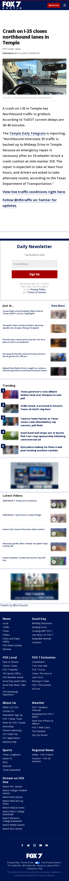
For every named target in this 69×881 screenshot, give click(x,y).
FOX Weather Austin (13, 677)
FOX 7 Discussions (41, 684)
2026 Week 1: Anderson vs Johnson (20, 500)
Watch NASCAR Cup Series (13, 802)
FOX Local (10, 657)
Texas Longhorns (12, 754)
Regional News (42, 750)
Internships (8, 726)
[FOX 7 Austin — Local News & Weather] (12, 5)
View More (58, 306)
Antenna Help (10, 741)
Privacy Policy (37, 289)
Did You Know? (40, 735)
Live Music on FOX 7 (42, 634)
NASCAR (7, 766)
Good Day (39, 619)
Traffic (6, 627)
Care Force (37, 677)
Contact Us (8, 711)
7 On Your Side (39, 665)
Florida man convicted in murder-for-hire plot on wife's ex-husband (24, 340)
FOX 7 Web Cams (41, 727)
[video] (58, 504)
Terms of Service (36, 292)
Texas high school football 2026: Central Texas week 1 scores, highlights (23, 312)
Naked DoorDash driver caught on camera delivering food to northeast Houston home (25, 369)
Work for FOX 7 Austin (14, 722)
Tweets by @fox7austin (14, 605)
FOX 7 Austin (8, 49)
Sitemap (7, 649)
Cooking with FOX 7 (42, 630)
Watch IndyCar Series (14, 807)
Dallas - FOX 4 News (42, 754)
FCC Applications (11, 737)
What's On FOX (10, 707)
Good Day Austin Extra (14, 681)
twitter (28, 845)
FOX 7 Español (10, 669)
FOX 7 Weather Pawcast (40, 709)
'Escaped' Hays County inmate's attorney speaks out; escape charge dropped (23, 326)
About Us (9, 703)
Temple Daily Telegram (27, 133)
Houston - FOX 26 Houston (41, 760)
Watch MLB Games (13, 797)
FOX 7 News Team (12, 718)
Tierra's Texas (10, 665)
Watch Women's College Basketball (12, 820)
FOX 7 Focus (38, 669)
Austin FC (7, 758)
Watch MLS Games (12, 828)
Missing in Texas (40, 681)
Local (5, 623)
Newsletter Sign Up (12, 714)
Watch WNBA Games (14, 824)
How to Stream (10, 661)
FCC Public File (10, 734)
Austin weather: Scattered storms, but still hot (24, 559)
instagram (34, 845)
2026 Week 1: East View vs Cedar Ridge (22, 514)
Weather (38, 703)
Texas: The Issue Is (42, 673)
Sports (7, 750)
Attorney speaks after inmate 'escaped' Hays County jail (25, 544)
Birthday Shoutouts (42, 623)
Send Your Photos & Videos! (42, 722)
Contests (36, 642)
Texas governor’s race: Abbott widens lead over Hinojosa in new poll (41, 395)
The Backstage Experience (10, 693)
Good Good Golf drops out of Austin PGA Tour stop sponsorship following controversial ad (43, 436)
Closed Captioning (12, 730)
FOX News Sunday (12, 645)
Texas (6, 630)
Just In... (8, 306)
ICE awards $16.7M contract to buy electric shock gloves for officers (24, 355)
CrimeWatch (38, 661)
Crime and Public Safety (11, 640)
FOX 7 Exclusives (43, 657)
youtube (40, 845)
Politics (6, 634)
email (46, 845)
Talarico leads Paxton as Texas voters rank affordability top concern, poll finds (39, 422)
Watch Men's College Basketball (13, 813)
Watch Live (54, 5)
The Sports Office (12, 673)
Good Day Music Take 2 (14, 686)
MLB (5, 762)
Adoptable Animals (41, 638)
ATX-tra (36, 688)
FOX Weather (39, 731)
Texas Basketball (11, 769)
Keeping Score (39, 627)
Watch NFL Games (12, 786)
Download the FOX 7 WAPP (43, 715)
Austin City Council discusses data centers (24, 529)
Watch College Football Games (15, 792)
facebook (22, 845)
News (18, 49)
